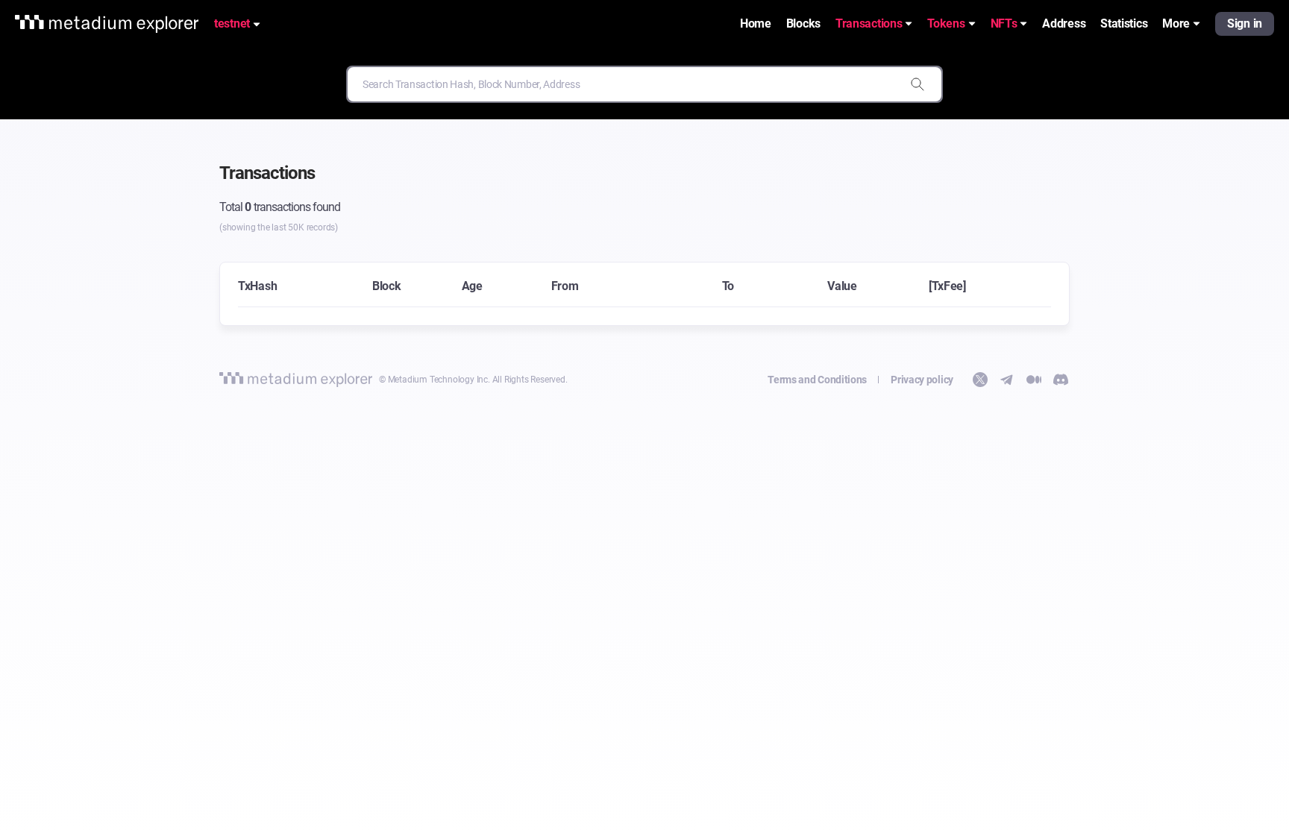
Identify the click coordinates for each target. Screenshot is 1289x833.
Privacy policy (922, 380)
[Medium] (1034, 380)
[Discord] (1061, 380)
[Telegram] (1007, 380)
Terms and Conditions (817, 380)
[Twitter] (980, 380)
